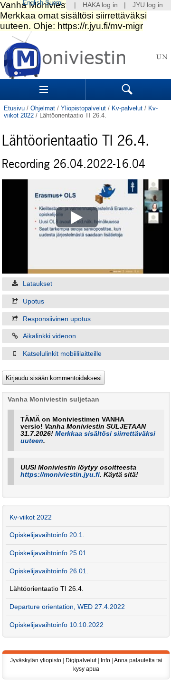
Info (105, 660)
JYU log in (148, 5)
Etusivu (14, 108)
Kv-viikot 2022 (31, 517)
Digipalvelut (81, 660)
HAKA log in (100, 5)
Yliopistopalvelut (83, 108)
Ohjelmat (42, 108)
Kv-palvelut (127, 108)
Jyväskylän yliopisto (35, 660)
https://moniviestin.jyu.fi (60, 474)
